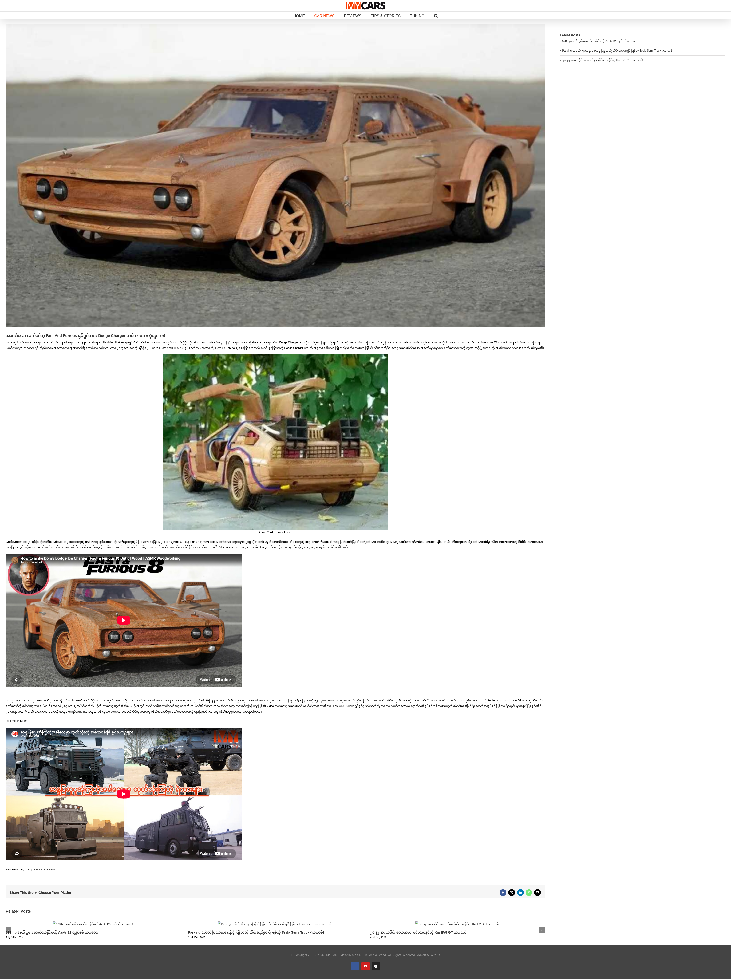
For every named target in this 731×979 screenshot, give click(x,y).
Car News (49, 869)
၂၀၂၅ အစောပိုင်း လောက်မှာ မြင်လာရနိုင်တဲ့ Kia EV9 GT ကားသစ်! (419, 932)
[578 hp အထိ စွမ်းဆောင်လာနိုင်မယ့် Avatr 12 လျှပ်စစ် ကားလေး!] (93, 923)
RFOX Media (368, 955)
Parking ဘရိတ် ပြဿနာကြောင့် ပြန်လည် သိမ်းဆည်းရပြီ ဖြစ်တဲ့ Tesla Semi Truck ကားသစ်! (256, 932)
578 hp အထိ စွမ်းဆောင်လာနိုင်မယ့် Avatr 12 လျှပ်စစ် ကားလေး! (53, 932)
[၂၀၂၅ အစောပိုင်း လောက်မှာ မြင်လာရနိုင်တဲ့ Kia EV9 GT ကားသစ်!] (457, 923)
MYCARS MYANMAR (341, 955)
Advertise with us (428, 955)
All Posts (38, 869)
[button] (436, 15)
